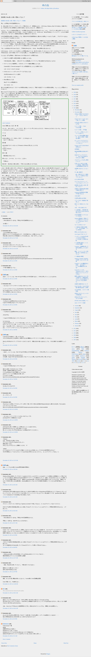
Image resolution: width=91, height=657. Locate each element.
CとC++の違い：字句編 (81, 129)
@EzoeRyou (56, 8)
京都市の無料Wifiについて (81, 284)
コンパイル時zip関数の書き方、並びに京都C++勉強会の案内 (82, 137)
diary (82, 347)
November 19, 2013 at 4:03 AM (10, 484)
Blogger (48, 653)
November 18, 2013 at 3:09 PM (10, 329)
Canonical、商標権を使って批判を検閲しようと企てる (81, 248)
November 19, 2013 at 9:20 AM (10, 510)
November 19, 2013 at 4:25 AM (10, 497)
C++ (73, 347)
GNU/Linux (75, 354)
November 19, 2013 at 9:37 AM (10, 523)
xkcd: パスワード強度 (80, 302)
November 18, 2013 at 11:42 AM (10, 248)
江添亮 (4, 274)
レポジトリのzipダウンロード (79, 34)
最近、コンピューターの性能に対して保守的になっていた (81, 253)
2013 (75, 107)
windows (82, 356)
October (77, 305)
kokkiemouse (5, 623)
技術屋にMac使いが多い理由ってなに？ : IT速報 (13, 20)
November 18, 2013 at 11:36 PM (10, 409)
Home (35, 643)
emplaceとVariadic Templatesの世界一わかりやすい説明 (81, 260)
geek (79, 362)
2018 (75, 96)
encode (78, 361)
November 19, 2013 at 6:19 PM (10, 535)
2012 (75, 328)
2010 (75, 333)
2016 (75, 101)
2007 (75, 339)
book (73, 356)
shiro (3, 588)
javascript (80, 359)
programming (75, 350)
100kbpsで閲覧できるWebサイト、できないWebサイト (82, 115)
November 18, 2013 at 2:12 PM (10, 260)
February (77, 323)
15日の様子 (77, 196)
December (77, 109)
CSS (84, 361)
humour (87, 350)
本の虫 (45, 5)
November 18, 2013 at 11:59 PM (10, 432)
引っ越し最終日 (79, 172)
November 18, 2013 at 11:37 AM (10, 238)
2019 (75, 94)
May (76, 316)
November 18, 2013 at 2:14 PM (10, 269)
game (73, 357)
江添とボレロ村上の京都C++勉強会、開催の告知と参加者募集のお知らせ (81, 165)
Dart (88, 361)
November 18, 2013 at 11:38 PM (10, 420)
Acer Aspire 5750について (81, 234)
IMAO (11, 212)
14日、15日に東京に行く (81, 207)
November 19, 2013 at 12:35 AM (10, 460)
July (76, 312)
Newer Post (4, 643)
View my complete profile (77, 85)
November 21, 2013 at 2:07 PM (10, 571)
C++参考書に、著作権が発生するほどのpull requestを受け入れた (82, 211)
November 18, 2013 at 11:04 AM (10, 225)
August (76, 310)
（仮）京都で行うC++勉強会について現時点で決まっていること (81, 176)
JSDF (73, 361)
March (76, 321)
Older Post (65, 643)
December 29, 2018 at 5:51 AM (10, 636)
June (76, 314)
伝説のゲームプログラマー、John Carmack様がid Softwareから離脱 (81, 156)
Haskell (82, 362)
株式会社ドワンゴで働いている (80, 55)
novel (75, 362)
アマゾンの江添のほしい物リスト (80, 21)
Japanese (74, 359)
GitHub (42, 8)
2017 (75, 99)
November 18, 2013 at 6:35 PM (10, 359)
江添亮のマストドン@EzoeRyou (80, 63)
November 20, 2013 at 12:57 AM (10, 558)
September (77, 307)
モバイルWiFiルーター (80, 224)
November (77, 112)
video (83, 354)
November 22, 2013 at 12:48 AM (10, 584)
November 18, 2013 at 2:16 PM (10, 294)
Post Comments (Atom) (12, 645)
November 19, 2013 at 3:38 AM (10, 469)
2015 (75, 103)
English (83, 357)
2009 (75, 335)
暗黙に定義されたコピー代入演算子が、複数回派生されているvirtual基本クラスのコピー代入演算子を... (82, 279)
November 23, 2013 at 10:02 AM (10, 608)
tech (86, 359)
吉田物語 (77, 149)
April (76, 319)
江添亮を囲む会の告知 (80, 198)
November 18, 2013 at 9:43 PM (10, 397)
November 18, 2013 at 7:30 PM (10, 379)
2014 (75, 105)
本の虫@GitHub (49, 8)
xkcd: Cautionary (6, 123)
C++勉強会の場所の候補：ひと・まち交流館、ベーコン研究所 (81, 228)
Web (82, 349)
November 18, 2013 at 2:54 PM (10, 304)
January (77, 325)
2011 (75, 330)
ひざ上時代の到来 (79, 179)
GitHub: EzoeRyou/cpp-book (78, 31)
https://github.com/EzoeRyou (82, 62)
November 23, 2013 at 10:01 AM (10, 593)
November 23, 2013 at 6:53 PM (10, 619)
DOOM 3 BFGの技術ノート (81, 300)
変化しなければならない (81, 232)
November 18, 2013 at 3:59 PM (10, 345)
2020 (75, 92)
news (73, 349)
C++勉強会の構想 (79, 256)
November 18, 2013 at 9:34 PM (10, 388)
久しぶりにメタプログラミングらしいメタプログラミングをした (81, 142)
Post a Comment (6, 639)
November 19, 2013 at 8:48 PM (10, 547)
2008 (75, 337)
